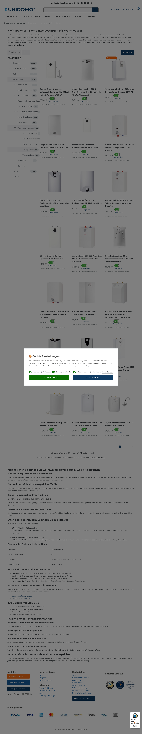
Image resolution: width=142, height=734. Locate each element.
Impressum (90, 366)
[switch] (135, 726)
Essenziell (36, 372)
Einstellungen (107, 372)
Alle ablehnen (93, 378)
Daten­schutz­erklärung (67, 366)
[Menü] (138, 713)
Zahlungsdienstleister (63, 372)
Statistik (48, 372)
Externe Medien (82, 372)
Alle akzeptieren (49, 378)
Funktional (97, 372)
